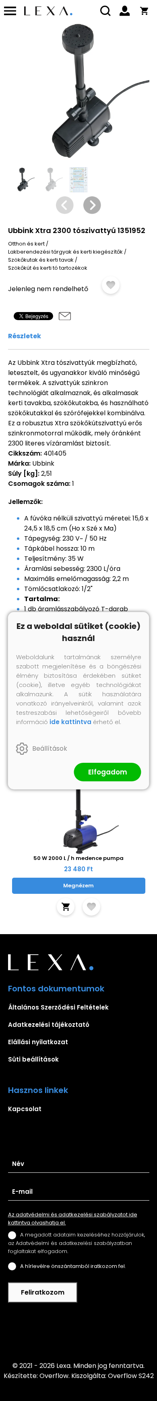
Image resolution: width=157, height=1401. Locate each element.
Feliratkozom (42, 1292)
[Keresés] (105, 11)
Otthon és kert (26, 244)
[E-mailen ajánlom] (65, 316)
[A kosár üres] (144, 11)
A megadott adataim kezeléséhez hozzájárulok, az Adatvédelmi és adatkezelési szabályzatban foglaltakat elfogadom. (76, 1243)
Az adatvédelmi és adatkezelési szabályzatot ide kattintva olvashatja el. (72, 1218)
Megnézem (78, 885)
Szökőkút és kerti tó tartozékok (47, 268)
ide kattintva (70, 722)
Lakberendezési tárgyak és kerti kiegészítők (65, 252)
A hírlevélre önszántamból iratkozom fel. (73, 1266)
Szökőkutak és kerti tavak (41, 260)
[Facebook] (78, 1332)
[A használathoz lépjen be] (111, 285)
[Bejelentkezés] (125, 11)
